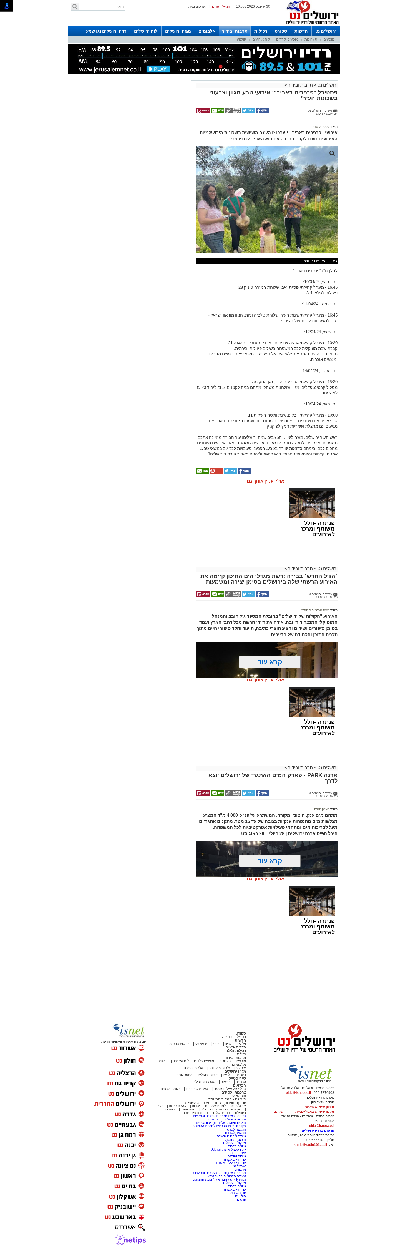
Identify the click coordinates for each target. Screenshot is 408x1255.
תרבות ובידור (235, 31)
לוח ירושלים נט (215, 1106)
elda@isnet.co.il (298, 1093)
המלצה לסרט (236, 1129)
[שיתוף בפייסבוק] (262, 112)
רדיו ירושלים (221, 1113)
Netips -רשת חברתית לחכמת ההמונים (219, 1126)
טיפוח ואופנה (237, 1156)
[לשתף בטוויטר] (248, 112)
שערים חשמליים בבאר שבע (226, 1119)
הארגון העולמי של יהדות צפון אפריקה (220, 1123)
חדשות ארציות (236, 1047)
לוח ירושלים (146, 31)
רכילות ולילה (236, 1051)
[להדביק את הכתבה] (216, 472)
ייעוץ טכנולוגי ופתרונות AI (228, 1149)
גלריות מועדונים (219, 1068)
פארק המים (321, 809)
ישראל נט (239, 1166)
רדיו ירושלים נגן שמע (106, 31)
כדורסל (227, 1037)
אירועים (240, 1068)
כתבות (241, 1075)
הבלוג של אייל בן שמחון (229, 1089)
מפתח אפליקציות (197, 1103)
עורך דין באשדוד (234, 1159)
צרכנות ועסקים (233, 1092)
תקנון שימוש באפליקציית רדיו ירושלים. (304, 1112)
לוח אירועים (261, 39)
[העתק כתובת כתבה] (232, 112)
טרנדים (241, 1082)
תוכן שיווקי (239, 1096)
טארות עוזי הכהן (197, 1089)
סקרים (229, 1044)
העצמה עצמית (235, 1139)
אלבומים (206, 31)
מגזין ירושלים (178, 31)
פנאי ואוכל (188, 1109)
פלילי (242, 1044)
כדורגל (241, 1037)
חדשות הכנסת (179, 1044)
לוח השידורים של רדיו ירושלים (220, 1109)
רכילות (260, 31)
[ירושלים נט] (302, 1053)
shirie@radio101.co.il (310, 1145)
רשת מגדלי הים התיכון (314, 610)
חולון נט (240, 1196)
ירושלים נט (325, 31)
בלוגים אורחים (170, 1089)
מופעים (328, 39)
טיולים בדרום (236, 1146)
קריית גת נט (238, 1193)
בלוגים (227, 1075)
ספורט (281, 31)
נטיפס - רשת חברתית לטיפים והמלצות (219, 1116)
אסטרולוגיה (185, 1075)
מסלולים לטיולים (234, 1143)
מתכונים (240, 1169)
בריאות (225, 1082)
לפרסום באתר (196, 6)
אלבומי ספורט (193, 1068)
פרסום (241, 1199)
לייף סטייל (237, 1078)
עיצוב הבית (238, 1153)
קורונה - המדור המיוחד (227, 1099)
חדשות (301, 31)
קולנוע (241, 39)
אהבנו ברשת (178, 1106)
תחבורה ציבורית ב (195, 1113)
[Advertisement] (127, 160)
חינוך (216, 1044)
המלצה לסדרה (235, 1133)
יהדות (196, 1106)
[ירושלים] (311, 25)
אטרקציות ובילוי (204, 1082)
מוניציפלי (201, 1044)
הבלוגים (239, 1085)
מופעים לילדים (287, 39)
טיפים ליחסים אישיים (231, 1136)
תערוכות (310, 39)
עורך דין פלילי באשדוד (230, 1163)
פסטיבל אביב (320, 126)
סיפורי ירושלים (208, 1075)
